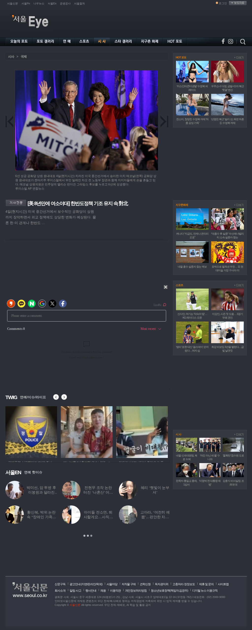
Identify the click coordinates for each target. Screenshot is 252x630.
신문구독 (60, 584)
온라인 (92, 584)
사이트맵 (223, 584)
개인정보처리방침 (136, 590)
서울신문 (12, 3)
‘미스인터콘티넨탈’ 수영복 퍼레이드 (165, 492)
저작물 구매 (129, 584)
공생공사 (65, 3)
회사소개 (60, 590)
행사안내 (90, 590)
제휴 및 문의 (206, 584)
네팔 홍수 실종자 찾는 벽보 (192, 266)
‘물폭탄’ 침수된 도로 (233, 455)
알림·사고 (75, 590)
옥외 (99, 584)
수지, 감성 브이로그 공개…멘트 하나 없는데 (51, 492)
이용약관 (115, 590)
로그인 (223, 3)
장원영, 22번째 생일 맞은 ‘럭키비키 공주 (108, 517)
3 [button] (91, 536)
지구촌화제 (182, 204)
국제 (24, 56)
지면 (84, 584)
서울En (52, 3)
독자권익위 (161, 584)
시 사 (178, 434)
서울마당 (112, 584)
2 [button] (88, 536)
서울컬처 (79, 3)
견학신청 (145, 584)
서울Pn (25, 3)
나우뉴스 (38, 3)
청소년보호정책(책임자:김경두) (169, 590)
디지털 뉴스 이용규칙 (205, 590)
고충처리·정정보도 (184, 584)
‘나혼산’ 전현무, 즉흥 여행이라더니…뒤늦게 (165, 517)
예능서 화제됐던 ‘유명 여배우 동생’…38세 (108, 492)
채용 (103, 590)
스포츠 (179, 285)
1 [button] (84, 536)
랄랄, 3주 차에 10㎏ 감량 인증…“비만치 (51, 517)
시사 (11, 56)
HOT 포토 (181, 57)
